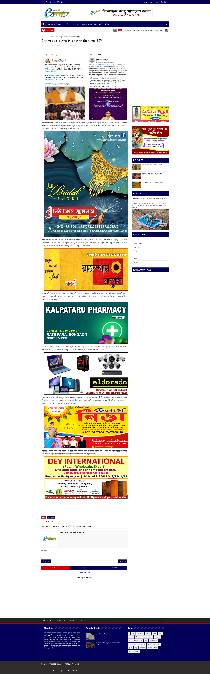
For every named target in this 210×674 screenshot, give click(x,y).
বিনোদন (136, 251)
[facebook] (42, 2)
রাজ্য (59, 24)
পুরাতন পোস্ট (122, 561)
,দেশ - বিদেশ (73, 45)
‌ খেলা (133, 633)
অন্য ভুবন (50, 24)
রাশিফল (107, 24)
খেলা (135, 240)
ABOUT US (47, 621)
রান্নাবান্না (142, 648)
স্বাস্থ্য (137, 651)
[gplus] (72, 670)
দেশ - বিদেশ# (51, 517)
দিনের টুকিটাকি (98, 24)
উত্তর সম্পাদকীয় (87, 24)
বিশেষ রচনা (76, 24)
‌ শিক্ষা (160, 633)
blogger (55, 568)
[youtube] (50, 2)
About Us (154, 2)
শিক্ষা (155, 648)
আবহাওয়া (157, 637)
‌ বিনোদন (148, 633)
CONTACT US (60, 621)
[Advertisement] (150, 51)
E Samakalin (60, 664)
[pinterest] (61, 2)
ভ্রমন (130, 648)
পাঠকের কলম (141, 644)
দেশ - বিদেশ (66, 24)
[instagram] (58, 2)
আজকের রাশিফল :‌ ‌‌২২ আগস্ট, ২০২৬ (152, 182)
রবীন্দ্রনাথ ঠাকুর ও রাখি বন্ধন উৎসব (152, 174)
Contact (164, 2)
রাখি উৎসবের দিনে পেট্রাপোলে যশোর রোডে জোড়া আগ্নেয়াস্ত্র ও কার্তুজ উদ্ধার (113, 30)
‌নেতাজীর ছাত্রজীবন (101, 634)
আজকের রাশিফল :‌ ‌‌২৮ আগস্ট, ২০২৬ (156, 30)
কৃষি (141, 640)
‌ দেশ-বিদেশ (140, 633)
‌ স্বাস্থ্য (131, 637)
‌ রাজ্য (91, 30)
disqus (84, 568)
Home (144, 2)
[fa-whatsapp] (46, 2)
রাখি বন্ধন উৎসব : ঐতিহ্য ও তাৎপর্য (152, 165)
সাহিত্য (131, 651)
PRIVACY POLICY (75, 621)
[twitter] (54, 2)
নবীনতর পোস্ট (46, 561)
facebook (113, 568)
